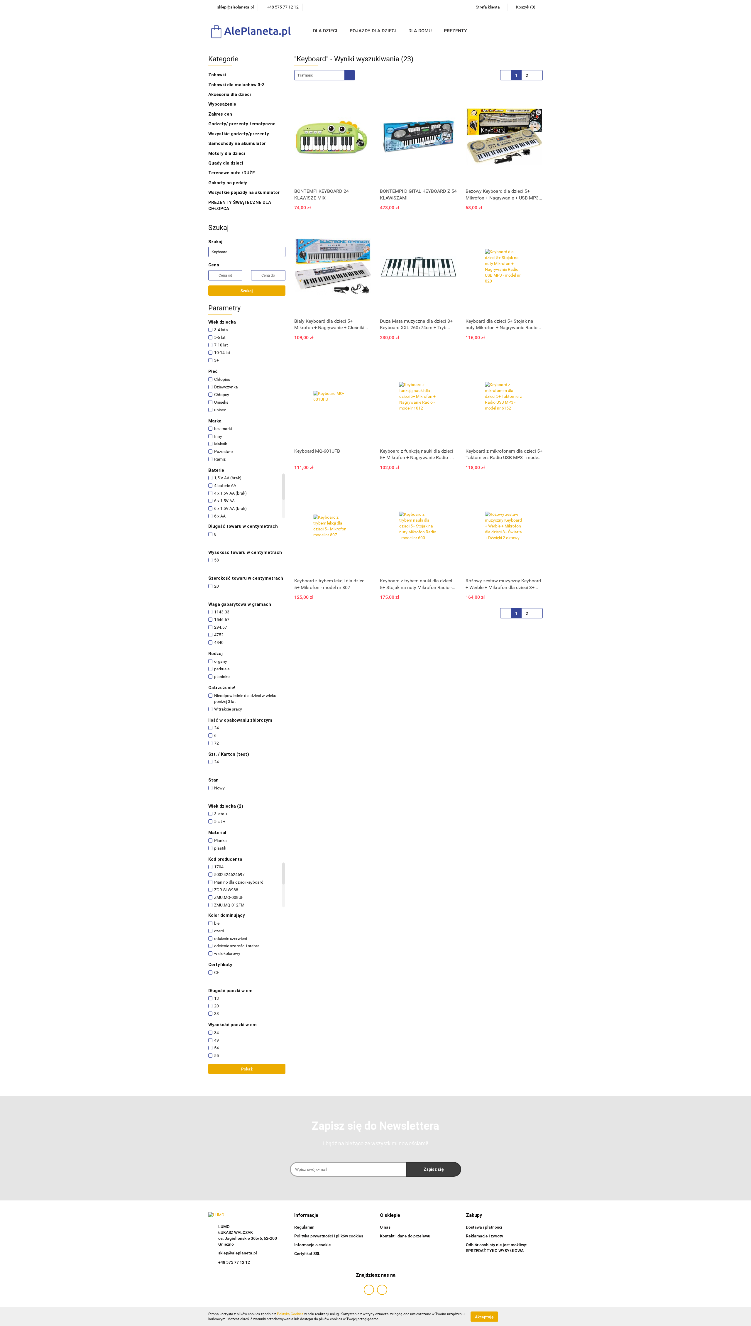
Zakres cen (220, 114)
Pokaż (247, 1069)
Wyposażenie (222, 104)
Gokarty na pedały (227, 182)
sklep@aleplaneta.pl (237, 1253)
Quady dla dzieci (225, 163)
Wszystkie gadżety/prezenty (239, 133)
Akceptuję (484, 1316)
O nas (385, 1227)
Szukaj (247, 290)
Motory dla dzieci (226, 153)
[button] (306, 1215)
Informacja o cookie (312, 1244)
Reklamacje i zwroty (484, 1236)
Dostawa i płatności (484, 1227)
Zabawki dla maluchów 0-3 (237, 84)
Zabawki (217, 74)
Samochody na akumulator (237, 143)
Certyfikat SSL (307, 1253)
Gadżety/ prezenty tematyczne (242, 123)
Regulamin (304, 1227)
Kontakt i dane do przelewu (405, 1236)
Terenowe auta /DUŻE (231, 172)
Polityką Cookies (290, 1314)
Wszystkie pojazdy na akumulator (244, 192)
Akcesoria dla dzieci (230, 94)
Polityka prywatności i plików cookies (328, 1236)
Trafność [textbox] (305, 75)
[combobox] (324, 75)
